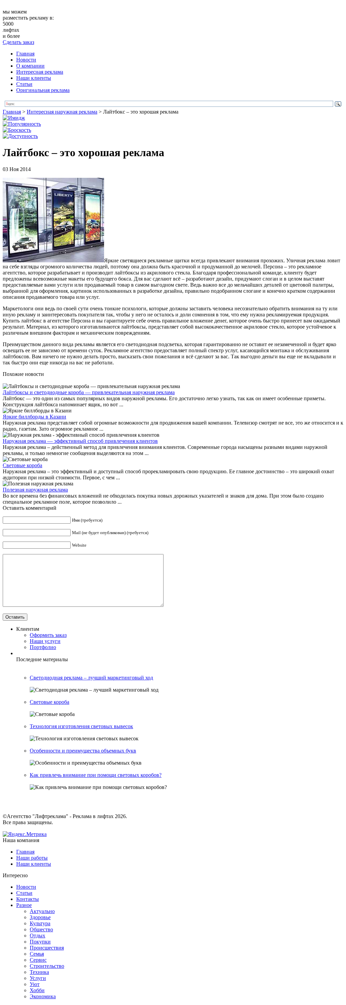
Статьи (24, 84)
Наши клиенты (33, 78)
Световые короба (22, 465)
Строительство (47, 966)
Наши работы (32, 858)
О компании (30, 66)
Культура (40, 923)
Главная (25, 53)
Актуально (42, 911)
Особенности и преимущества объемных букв (83, 750)
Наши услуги (45, 641)
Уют (35, 984)
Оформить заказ (48, 635)
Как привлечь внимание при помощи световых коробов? (96, 775)
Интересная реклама (39, 72)
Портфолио (43, 647)
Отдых (37, 935)
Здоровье (40, 917)
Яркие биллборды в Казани (34, 417)
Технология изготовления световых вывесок (81, 726)
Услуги (38, 978)
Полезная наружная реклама (35, 490)
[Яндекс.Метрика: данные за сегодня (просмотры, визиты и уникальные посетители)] (25, 834)
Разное (24, 905)
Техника (39, 972)
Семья (37, 954)
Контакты (27, 899)
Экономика (43, 996)
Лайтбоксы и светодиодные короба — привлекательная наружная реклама (89, 392)
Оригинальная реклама (43, 90)
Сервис (38, 960)
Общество (41, 929)
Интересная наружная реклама (62, 112)
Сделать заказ (18, 42)
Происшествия (47, 948)
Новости (26, 60)
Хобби (37, 990)
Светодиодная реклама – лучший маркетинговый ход (91, 677)
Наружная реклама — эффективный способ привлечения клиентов (80, 441)
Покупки (40, 941)
